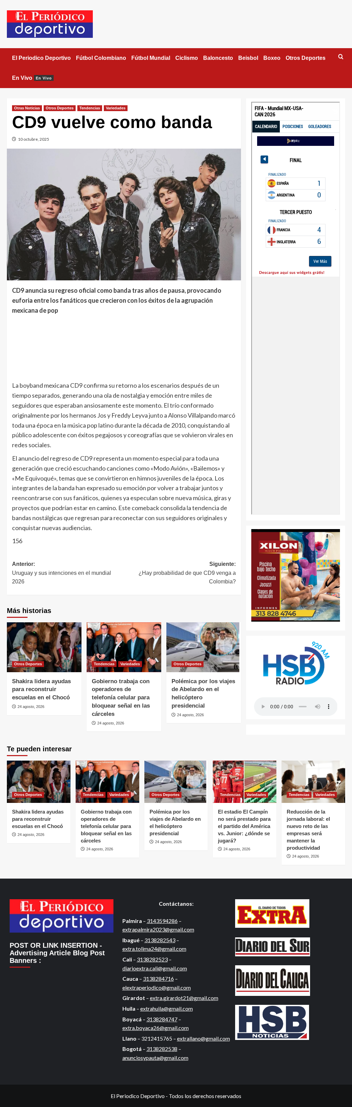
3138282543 (159, 940)
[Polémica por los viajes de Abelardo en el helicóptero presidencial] (203, 647)
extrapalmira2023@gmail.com (158, 929)
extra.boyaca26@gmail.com (155, 1027)
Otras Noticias (27, 108)
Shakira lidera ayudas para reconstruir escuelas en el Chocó (41, 689)
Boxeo (271, 58)
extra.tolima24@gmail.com (154, 948)
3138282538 (161, 1048)
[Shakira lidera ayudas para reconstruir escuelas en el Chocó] (44, 647)
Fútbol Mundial (150, 58)
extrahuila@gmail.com (166, 1008)
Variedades (115, 108)
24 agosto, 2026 (31, 707)
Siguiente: (187, 572)
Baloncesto (218, 58)
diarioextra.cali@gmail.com (154, 968)
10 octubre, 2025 (33, 139)
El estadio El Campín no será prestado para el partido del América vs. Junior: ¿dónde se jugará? (244, 826)
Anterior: (61, 572)
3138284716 (158, 978)
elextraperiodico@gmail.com (156, 987)
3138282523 (152, 959)
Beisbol (248, 58)
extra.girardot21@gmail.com (184, 998)
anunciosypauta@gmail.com (155, 1057)
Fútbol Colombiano (101, 58)
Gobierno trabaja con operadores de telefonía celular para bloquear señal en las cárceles (121, 697)
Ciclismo (186, 58)
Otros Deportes (306, 58)
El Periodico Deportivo (41, 58)
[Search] (341, 57)
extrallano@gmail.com (203, 1038)
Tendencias (89, 108)
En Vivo (32, 78)
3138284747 (161, 1019)
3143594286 (162, 920)
